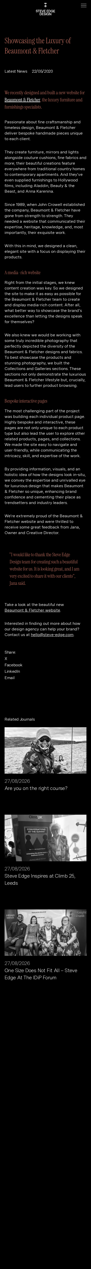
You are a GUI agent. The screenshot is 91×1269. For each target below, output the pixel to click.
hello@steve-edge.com (52, 634)
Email (9, 677)
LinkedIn (12, 671)
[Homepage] (45, 9)
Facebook (13, 665)
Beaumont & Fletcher (22, 99)
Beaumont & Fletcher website (32, 610)
